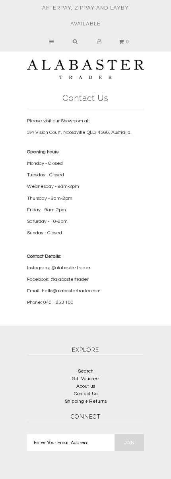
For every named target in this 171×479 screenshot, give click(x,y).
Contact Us (85, 393)
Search (85, 371)
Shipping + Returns (86, 401)
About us (85, 386)
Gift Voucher (85, 378)
